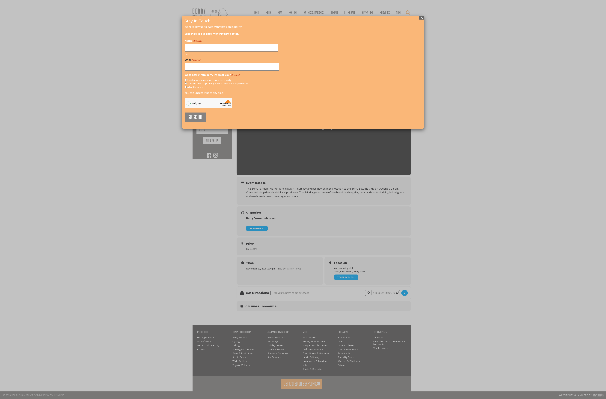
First (187, 53)
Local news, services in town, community (209, 79)
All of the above (195, 87)
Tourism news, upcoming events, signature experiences (217, 83)
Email (193, 59)
